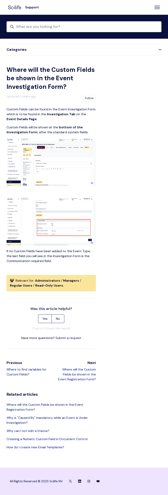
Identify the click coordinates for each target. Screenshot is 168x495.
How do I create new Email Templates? (35, 447)
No (58, 318)
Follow (89, 98)
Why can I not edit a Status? (28, 431)
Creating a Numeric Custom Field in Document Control (47, 439)
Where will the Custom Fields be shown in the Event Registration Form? (77, 374)
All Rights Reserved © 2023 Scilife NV (36, 481)
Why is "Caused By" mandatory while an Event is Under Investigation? (47, 420)
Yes (45, 318)
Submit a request (68, 338)
